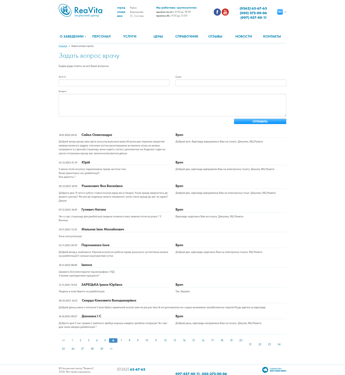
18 (221, 340)
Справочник (186, 36)
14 (184, 340)
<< (63, 340)
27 (82, 348)
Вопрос (62, 91)
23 (269, 344)
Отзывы (215, 36)
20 (240, 340)
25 (63, 348)
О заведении (72, 36)
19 (231, 340)
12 (165, 340)
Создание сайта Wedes (274, 370)
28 (92, 348)
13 (174, 340)
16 (202, 340)
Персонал (101, 36)
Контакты (272, 36)
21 (250, 344)
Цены (158, 36)
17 (212, 340)
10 (146, 340)
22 (259, 344)
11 (156, 340)
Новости (243, 36)
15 (193, 340)
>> (111, 348)
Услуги (129, 36)
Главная (63, 46)
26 (72, 348)
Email (178, 77)
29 (101, 348)
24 (279, 344)
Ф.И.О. (62, 77)
